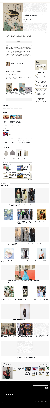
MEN (37, 66)
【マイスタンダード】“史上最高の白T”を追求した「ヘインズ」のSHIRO (41, 82)
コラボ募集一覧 (14, 172)
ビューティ (44, 74)
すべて (37, 74)
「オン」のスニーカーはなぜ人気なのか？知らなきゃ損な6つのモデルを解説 (41, 77)
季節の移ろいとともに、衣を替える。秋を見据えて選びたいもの (41, 94)
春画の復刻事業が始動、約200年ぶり (17, 63)
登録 (41, 68)
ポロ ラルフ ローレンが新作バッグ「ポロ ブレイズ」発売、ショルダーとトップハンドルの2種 (18, 368)
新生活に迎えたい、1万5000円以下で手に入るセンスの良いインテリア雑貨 (41, 86)
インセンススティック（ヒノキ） (18, 158)
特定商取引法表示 (46, 401)
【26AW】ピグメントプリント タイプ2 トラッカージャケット (12, 158)
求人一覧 (9, 164)
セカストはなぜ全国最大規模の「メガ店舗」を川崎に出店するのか (41, 372)
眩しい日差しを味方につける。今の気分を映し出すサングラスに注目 (41, 90)
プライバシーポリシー (37, 401)
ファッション (40, 74)
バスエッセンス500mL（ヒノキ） (25, 158)
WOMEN (41, 66)
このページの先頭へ (5, 383)
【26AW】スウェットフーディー (5, 158)
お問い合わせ (42, 401)
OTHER (45, 66)
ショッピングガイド (32, 401)
